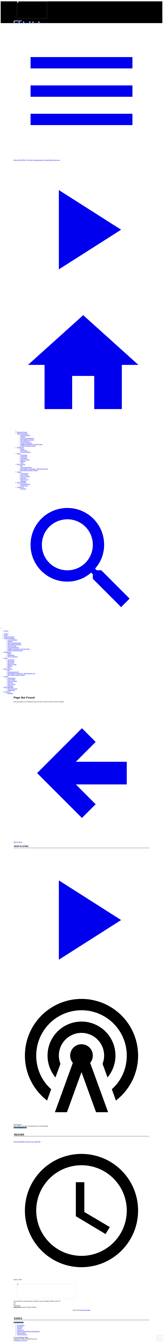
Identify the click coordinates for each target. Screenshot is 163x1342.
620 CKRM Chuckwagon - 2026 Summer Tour (34, 469)
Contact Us (20, 487)
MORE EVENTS (19, 1322)
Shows (19, 472)
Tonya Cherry (24, 479)
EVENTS (18, 1318)
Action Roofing (85, 1310)
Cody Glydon (24, 475)
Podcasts (23, 481)
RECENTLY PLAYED (20, 1127)
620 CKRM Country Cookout (29, 470)
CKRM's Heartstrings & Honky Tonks (31, 444)
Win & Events (21, 464)
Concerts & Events (26, 467)
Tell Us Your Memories (27, 438)
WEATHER (19, 1134)
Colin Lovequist (25, 476)
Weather (22, 461)
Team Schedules (25, 452)
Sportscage (20, 447)
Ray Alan (23, 478)
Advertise (23, 489)
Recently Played (22, 432)
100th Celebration (22, 433)
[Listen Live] (81, 919)
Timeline (23, 437)
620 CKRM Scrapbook (27, 440)
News (18, 453)
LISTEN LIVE (18, 20)
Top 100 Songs (24, 441)
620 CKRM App (21, 482)
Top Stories (23, 455)
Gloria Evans (24, 473)
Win (21, 466)
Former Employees (26, 443)
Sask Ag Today (24, 459)
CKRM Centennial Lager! (28, 446)
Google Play (24, 485)
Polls (21, 463)
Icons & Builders (25, 435)
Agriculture (23, 458)
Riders (22, 449)
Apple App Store (25, 484)
